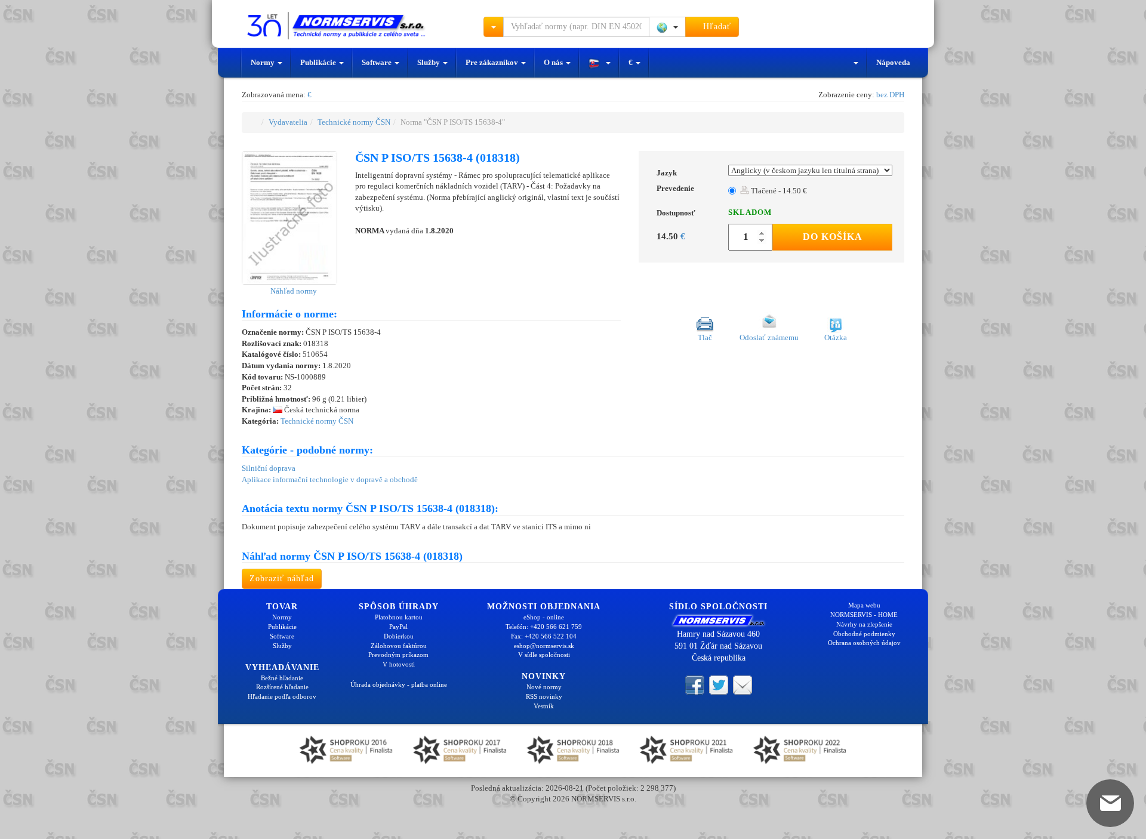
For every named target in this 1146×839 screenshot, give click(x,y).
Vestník (544, 706)
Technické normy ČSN (354, 122)
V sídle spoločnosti (544, 654)
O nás (554, 62)
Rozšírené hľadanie (282, 686)
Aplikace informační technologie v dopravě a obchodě (330, 479)
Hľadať (715, 26)
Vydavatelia (288, 122)
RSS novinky (544, 696)
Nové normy (544, 686)
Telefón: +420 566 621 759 (544, 626)
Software (377, 62)
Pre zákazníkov (493, 62)
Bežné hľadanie (282, 677)
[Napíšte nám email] (742, 683)
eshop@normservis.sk (544, 645)
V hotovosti (399, 664)
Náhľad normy (293, 290)
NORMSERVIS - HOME (864, 614)
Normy (263, 62)
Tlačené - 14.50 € (778, 190)
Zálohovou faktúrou (399, 645)
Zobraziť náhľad (281, 578)
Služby (429, 62)
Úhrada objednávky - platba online (398, 684)
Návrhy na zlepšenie (864, 624)
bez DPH (890, 94)
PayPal (398, 626)
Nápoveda (893, 62)
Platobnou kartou (399, 617)
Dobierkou (399, 636)
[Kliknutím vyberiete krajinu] (667, 27)
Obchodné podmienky (864, 633)
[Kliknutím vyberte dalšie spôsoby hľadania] (493, 27)
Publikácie (319, 62)
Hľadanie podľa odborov (282, 696)
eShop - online (543, 617)
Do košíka (832, 237)
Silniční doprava (268, 468)
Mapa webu (864, 605)
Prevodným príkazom (398, 654)
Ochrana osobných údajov (864, 642)
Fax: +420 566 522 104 (544, 636)
